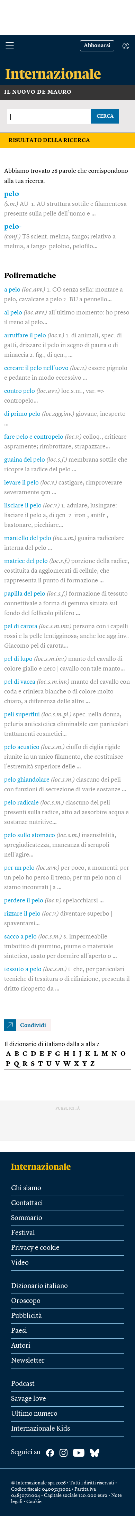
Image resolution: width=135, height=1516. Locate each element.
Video (20, 1263)
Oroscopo (25, 1301)
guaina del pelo (24, 460)
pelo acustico (21, 747)
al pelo (13, 313)
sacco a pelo (20, 937)
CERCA (105, 116)
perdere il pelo (23, 901)
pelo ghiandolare (27, 780)
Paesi (19, 1331)
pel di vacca (19, 682)
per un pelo (19, 868)
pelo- (13, 227)
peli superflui (22, 714)
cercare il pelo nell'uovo (36, 368)
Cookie (34, 1501)
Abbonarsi (97, 46)
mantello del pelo (27, 538)
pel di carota (20, 626)
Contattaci (27, 1203)
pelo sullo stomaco (29, 835)
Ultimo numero (34, 1413)
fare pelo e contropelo (33, 437)
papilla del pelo (24, 594)
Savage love (28, 1399)
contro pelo (19, 391)
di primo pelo (22, 414)
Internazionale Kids (40, 1428)
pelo (11, 194)
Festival (23, 1233)
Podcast (23, 1384)
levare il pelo (21, 483)
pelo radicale (21, 803)
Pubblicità (26, 1316)
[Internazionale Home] (43, 1166)
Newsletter (28, 1360)
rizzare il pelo (22, 914)
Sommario (26, 1218)
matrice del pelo (26, 561)
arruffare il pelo (25, 335)
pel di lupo (18, 659)
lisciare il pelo (23, 506)
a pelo (12, 290)
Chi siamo (26, 1188)
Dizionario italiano (39, 1286)
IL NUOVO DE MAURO (38, 92)
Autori (20, 1345)
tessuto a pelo (23, 969)
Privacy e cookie (35, 1248)
